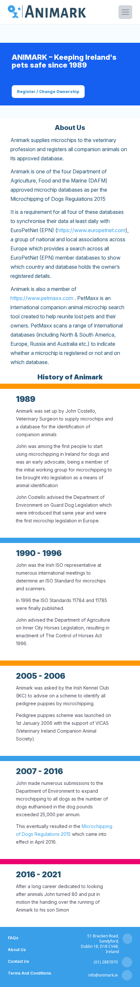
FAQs (13, 937)
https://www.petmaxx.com (41, 298)
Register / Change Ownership (48, 91)
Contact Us (18, 961)
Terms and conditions (29, 973)
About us (17, 949)
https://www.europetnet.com (91, 230)
